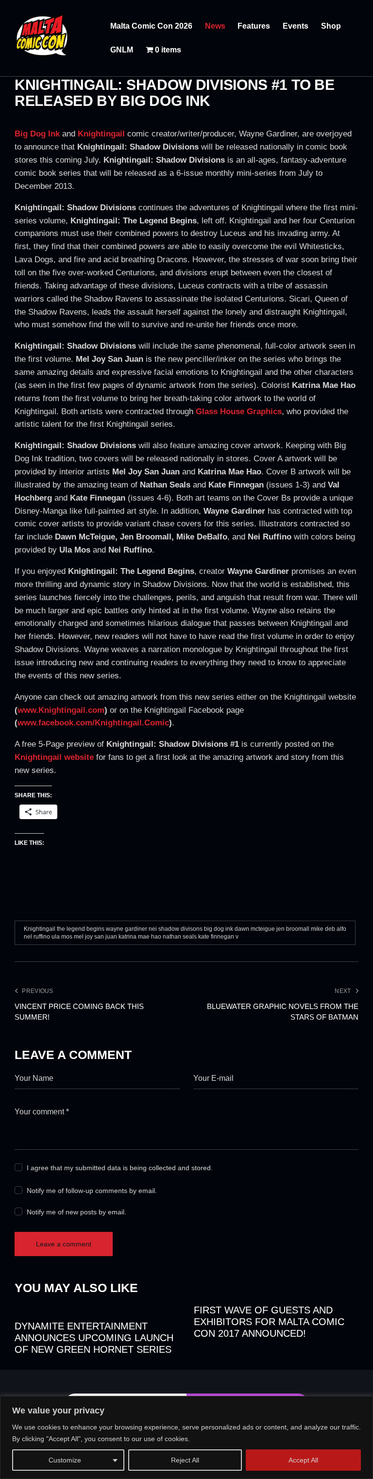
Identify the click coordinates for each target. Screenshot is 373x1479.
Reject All (185, 1460)
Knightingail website (54, 757)
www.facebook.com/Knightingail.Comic (93, 722)
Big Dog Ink (37, 133)
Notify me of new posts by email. (76, 1212)
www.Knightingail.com (60, 710)
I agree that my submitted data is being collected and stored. (120, 1168)
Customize (65, 1460)
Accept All (303, 1460)
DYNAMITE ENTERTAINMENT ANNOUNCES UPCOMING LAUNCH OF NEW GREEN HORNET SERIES (94, 1338)
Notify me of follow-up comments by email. (92, 1190)
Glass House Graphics (239, 411)
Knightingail (101, 133)
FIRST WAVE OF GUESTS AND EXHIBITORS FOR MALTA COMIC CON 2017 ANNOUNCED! (269, 1322)
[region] (186, 1437)
